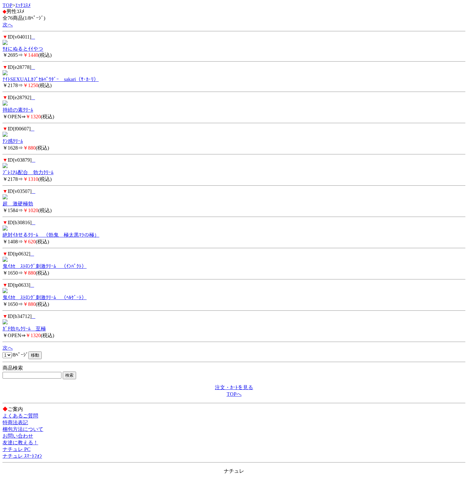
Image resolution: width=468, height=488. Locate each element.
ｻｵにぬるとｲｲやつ (23, 49)
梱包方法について (23, 429)
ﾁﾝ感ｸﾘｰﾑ (13, 141)
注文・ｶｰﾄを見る (234, 387)
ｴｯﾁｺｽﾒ (23, 5)
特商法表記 (15, 422)
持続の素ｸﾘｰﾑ (18, 110)
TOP (7, 5)
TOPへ (234, 394)
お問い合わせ (18, 436)
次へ (8, 24)
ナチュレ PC (17, 449)
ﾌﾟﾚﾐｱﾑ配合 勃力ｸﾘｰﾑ (28, 172)
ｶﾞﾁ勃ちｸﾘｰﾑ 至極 (24, 328)
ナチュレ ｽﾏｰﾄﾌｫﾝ (22, 456)
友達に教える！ (20, 442)
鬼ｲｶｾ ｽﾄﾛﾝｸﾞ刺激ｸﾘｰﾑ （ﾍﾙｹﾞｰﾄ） (45, 297)
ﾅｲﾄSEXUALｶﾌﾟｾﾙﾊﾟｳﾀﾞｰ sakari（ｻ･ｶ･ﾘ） (51, 79)
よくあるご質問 (20, 415)
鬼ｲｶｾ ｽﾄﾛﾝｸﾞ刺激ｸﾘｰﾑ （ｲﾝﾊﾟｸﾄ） (45, 266)
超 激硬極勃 (18, 203)
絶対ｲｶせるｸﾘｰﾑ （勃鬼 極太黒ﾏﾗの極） (51, 235)
